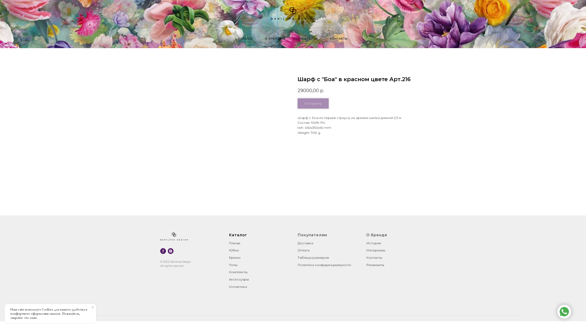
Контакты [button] (374, 258)
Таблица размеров (313, 258)
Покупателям (305, 38)
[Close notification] (92, 307)
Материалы (375, 250)
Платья (234, 243)
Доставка (305, 243)
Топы (233, 265)
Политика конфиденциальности (324, 265)
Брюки (234, 258)
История (373, 243)
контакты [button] (339, 38)
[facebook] (163, 251)
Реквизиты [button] (375, 265)
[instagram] (171, 251)
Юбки (234, 250)
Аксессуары (239, 279)
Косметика (238, 287)
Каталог (245, 38)
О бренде (273, 38)
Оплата (303, 250)
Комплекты (238, 272)
